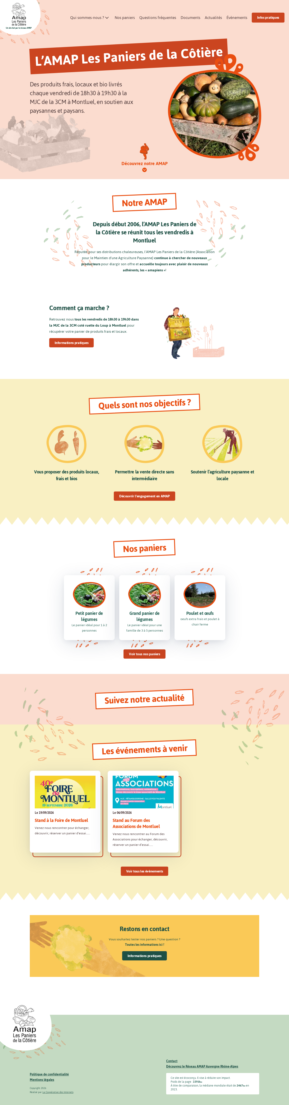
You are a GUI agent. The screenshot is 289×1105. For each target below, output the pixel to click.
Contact (171, 1061)
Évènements (236, 17)
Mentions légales (42, 1080)
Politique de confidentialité (49, 1074)
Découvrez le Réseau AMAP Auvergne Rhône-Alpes (202, 1066)
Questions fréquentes (157, 17)
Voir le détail (65, 812)
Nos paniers (125, 17)
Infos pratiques (268, 17)
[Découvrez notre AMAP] (144, 170)
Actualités (213, 17)
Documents (190, 17)
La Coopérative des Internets (57, 1092)
